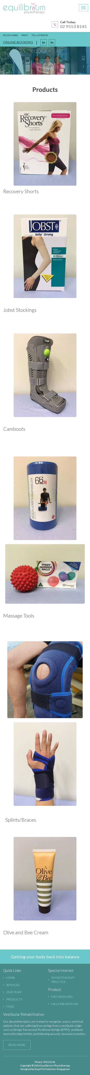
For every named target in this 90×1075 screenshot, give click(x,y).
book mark (10, 35)
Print (24, 35)
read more (16, 1045)
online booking (18, 42)
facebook (43, 42)
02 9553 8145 (73, 26)
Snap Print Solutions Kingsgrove (52, 1069)
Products (14, 999)
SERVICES (12, 985)
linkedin (52, 42)
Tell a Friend (39, 35)
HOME (10, 977)
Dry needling (62, 996)
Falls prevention (64, 1004)
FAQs (10, 1006)
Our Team (13, 992)
